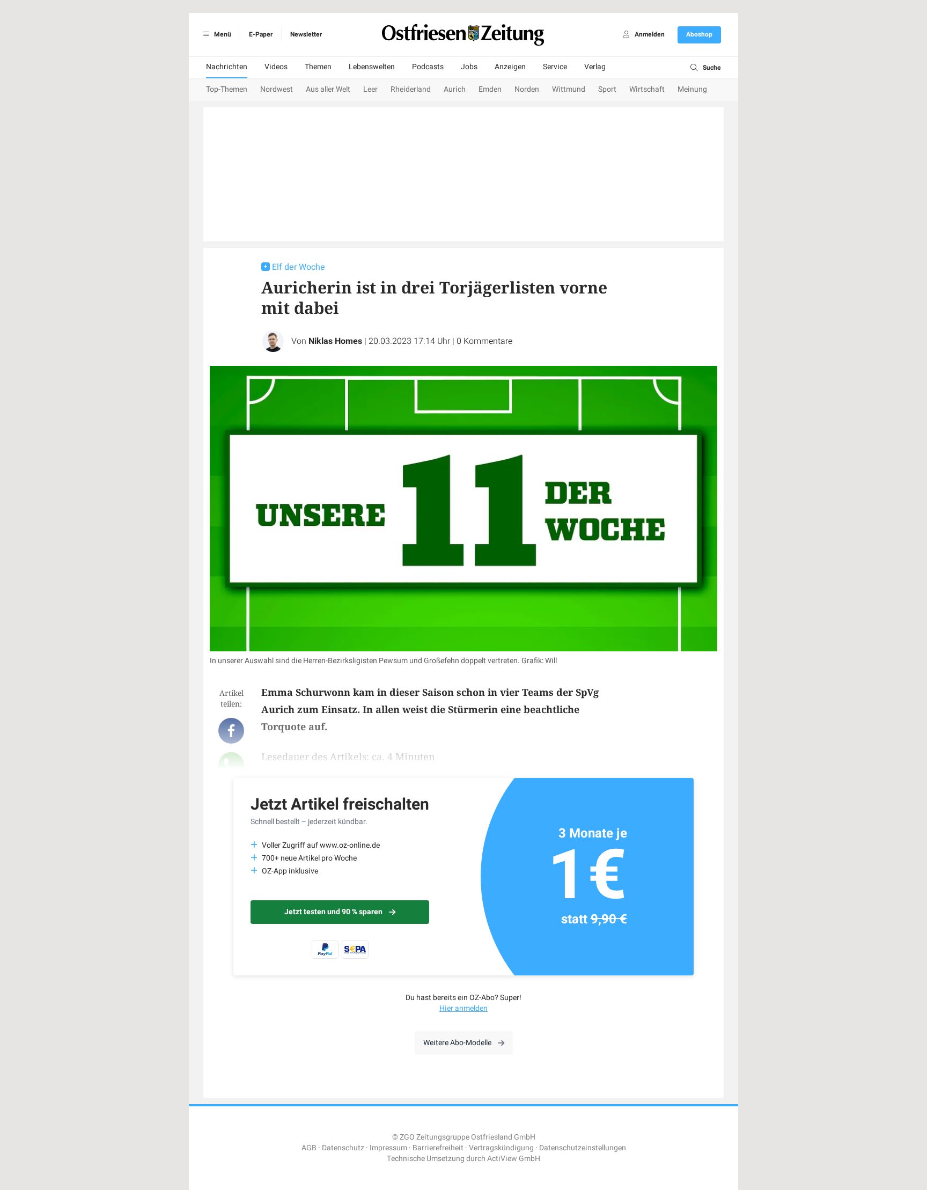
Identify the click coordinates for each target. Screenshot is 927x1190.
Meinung (692, 89)
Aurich (455, 89)
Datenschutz (343, 1148)
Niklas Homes (335, 341)
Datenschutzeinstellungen (582, 1148)
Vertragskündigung (501, 1148)
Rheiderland (411, 89)
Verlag (595, 66)
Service (555, 66)
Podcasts (428, 66)
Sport (607, 89)
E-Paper (261, 34)
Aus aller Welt (328, 89)
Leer (370, 89)
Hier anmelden (463, 1008)
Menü (221, 34)
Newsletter (306, 34)
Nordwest (276, 89)
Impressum (388, 1148)
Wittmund (568, 89)
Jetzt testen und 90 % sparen (333, 911)
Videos (276, 66)
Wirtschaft (647, 89)
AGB (309, 1148)
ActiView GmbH (513, 1158)
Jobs (469, 66)
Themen (318, 66)
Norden (526, 89)
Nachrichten (226, 66)
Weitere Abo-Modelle (457, 1042)
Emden (490, 89)
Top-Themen (226, 89)
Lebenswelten (372, 66)
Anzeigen (510, 66)
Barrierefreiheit (438, 1148)
